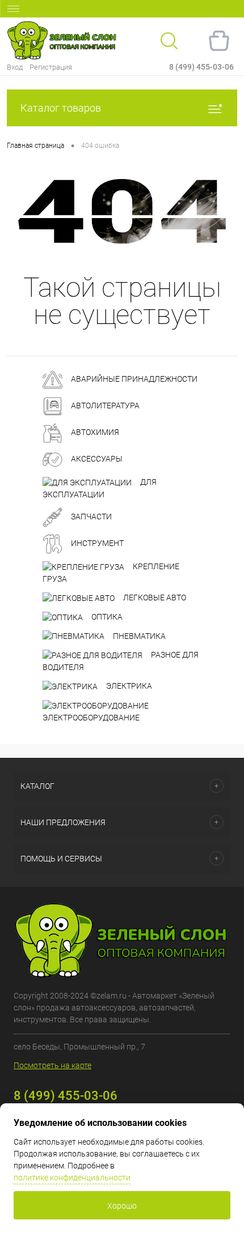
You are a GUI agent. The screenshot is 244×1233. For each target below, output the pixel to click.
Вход (15, 67)
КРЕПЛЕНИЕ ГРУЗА (111, 572)
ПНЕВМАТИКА (138, 636)
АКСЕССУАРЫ (96, 459)
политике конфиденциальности (72, 1177)
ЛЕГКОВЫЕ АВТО (153, 597)
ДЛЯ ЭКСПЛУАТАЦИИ (100, 488)
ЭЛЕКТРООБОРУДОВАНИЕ (91, 717)
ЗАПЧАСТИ (90, 516)
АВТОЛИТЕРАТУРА (104, 406)
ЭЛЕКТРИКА (128, 685)
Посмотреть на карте (52, 1065)
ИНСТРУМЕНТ (96, 543)
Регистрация (51, 67)
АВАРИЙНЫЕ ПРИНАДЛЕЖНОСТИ (133, 379)
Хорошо (122, 1205)
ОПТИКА (106, 616)
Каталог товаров (60, 108)
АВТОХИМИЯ (94, 432)
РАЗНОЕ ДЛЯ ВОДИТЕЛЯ (121, 661)
